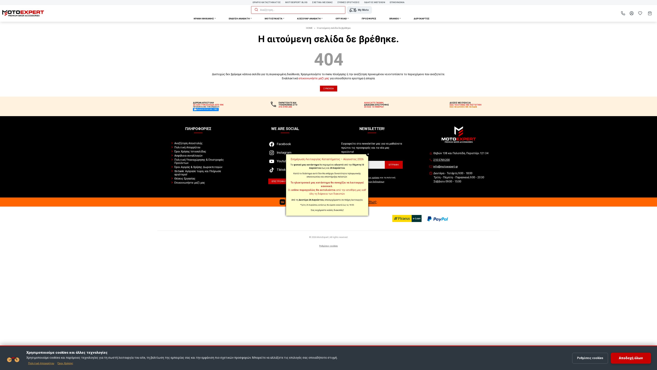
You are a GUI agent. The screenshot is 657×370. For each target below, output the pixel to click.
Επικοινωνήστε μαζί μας (189, 182)
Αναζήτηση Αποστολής (188, 143)
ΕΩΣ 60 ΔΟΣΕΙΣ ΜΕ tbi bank (463, 107)
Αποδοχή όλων (631, 358)
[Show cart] (650, 13)
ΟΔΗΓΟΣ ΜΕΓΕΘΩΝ (374, 2)
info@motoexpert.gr (445, 166)
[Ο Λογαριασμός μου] (631, 13)
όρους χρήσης (372, 177)
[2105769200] (623, 13)
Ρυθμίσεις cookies (328, 246)
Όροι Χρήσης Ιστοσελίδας (190, 151)
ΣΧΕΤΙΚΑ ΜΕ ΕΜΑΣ (322, 2)
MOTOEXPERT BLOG (296, 2)
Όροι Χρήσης (65, 363)
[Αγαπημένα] (640, 13)
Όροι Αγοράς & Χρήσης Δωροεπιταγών (198, 167)
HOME (309, 28)
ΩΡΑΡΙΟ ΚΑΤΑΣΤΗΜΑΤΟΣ (267, 2)
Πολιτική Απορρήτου (187, 147)
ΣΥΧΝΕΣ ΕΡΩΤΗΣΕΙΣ (348, 2)
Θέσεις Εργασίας (184, 178)
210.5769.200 (441, 160)
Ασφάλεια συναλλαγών (188, 155)
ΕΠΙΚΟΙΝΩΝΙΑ (397, 2)
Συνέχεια (328, 88)
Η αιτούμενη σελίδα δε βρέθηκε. (334, 28)
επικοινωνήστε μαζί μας (314, 78)
